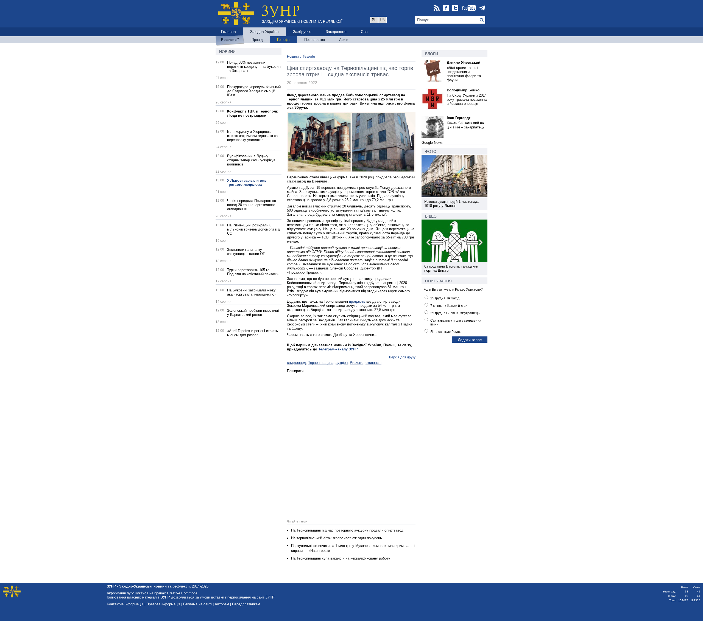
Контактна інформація (125, 604)
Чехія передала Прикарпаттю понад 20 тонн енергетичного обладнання (251, 205)
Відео (431, 216)
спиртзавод (296, 363)
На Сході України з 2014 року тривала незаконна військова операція (467, 99)
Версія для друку (402, 357)
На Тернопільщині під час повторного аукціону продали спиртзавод (347, 530)
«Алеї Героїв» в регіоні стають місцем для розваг (252, 333)
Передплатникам (246, 604)
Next (480, 243)
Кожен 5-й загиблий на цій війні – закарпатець (465, 125)
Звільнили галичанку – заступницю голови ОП (246, 252)
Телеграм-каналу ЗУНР (338, 349)
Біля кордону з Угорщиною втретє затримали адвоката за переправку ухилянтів (252, 136)
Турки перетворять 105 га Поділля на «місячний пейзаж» (252, 272)
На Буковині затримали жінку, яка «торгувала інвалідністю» (252, 292)
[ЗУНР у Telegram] (482, 8)
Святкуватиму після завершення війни (455, 322)
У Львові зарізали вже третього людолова (246, 182)
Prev (428, 243)
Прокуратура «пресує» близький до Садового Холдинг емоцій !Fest (254, 91)
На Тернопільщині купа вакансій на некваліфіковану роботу (340, 558)
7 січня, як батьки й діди (448, 306)
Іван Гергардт (458, 118)
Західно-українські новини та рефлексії (302, 21)
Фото (430, 151)
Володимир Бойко (463, 90)
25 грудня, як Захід (444, 298)
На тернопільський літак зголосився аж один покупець (336, 538)
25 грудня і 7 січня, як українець (454, 313)
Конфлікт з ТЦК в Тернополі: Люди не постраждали (252, 113)
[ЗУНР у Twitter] (455, 8)
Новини (227, 51)
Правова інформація (163, 604)
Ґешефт (309, 56)
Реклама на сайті (197, 604)
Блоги (431, 54)
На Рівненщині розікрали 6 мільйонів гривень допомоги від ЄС (253, 229)
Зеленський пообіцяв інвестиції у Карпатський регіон (253, 312)
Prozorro (356, 363)
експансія (373, 363)
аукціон (342, 363)
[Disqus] (351, 441)
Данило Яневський (463, 62)
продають (357, 301)
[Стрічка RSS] (437, 8)
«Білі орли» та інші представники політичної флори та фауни (464, 74)
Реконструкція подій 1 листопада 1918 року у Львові (451, 203)
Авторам (222, 604)
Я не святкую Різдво (446, 332)
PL (374, 20)
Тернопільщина (320, 363)
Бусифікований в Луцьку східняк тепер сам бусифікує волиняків (251, 160)
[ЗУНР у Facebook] (446, 8)
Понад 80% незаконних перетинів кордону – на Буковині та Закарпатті (254, 66)
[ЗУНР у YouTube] (469, 8)
